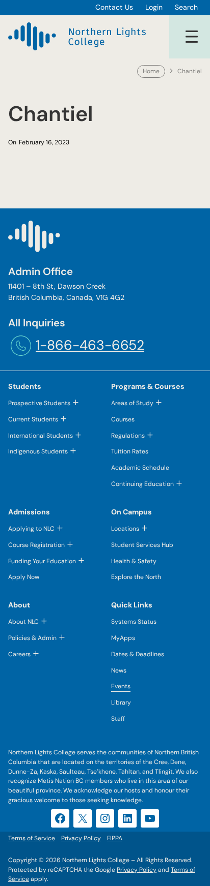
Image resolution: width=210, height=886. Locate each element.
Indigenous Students (38, 451)
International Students (40, 436)
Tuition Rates (129, 451)
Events (120, 686)
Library (121, 702)
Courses (123, 419)
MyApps (123, 638)
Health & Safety (133, 561)
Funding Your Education (42, 561)
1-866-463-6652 (90, 345)
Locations (125, 529)
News (118, 670)
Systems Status (133, 622)
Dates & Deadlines (137, 654)
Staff (118, 719)
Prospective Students (39, 403)
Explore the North (136, 577)
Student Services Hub (142, 545)
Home (151, 71)
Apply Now (23, 577)
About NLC (23, 622)
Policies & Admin (32, 638)
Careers (19, 654)
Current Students (33, 419)
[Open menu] (191, 36)
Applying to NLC (31, 529)
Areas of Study (132, 403)
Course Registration (36, 545)
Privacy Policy (136, 870)
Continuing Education (142, 484)
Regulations (128, 436)
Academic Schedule (140, 468)
